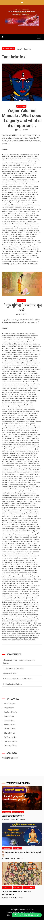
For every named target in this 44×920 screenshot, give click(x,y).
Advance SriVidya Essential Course (17, 670)
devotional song (19, 396)
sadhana (14, 234)
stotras (4, 257)
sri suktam (37, 251)
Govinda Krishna (21, 421)
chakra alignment (8, 173)
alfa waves (5, 342)
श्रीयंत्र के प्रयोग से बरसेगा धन (23, 635)
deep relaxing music (28, 392)
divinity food (15, 188)
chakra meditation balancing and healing (24, 379)
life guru (4, 213)
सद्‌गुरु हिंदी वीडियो (6, 640)
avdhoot (20, 165)
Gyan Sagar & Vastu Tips (14, 436)
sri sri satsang (13, 591)
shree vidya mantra (24, 243)
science (4, 236)
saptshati (28, 234)
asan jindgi (5, 348)
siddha (33, 243)
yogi (14, 264)
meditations (18, 224)
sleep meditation (33, 245)
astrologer (5, 350)
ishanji (27, 207)
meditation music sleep (14, 222)
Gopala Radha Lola (8, 421)
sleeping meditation (26, 247)
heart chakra (36, 438)
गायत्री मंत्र (17, 623)
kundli (32, 457)
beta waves (14, 361)
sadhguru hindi (7, 537)
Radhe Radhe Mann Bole (30, 514)
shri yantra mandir (17, 573)
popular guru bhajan (31, 510)
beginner (22, 169)
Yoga (37, 617)
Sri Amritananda (24, 583)
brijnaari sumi (19, 369)
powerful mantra (23, 232)
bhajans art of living (15, 363)
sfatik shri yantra (21, 554)
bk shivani (21, 365)
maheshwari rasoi (28, 466)
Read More (5, 149)
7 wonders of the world (17, 154)
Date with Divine (27, 390)
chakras (33, 177)
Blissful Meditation (31, 365)
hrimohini (36, 205)
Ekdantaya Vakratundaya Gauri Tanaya (15, 409)
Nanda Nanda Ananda (19, 499)
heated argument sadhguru (11, 440)
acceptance (29, 154)
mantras (5, 215)
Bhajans (4, 363)
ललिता (33, 629)
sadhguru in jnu (7, 541)
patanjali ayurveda (22, 505)
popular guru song (8, 512)
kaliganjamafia (30, 209)
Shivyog (31, 240)
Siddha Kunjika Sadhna (12, 676)
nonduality (28, 226)
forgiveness (12, 192)
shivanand (24, 240)
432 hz (6, 154)
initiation (17, 207)
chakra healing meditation (23, 173)
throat (36, 604)
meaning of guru (7, 217)
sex (13, 554)
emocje (12, 190)
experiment (31, 190)
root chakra (11, 524)
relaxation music (31, 522)
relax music (6, 522)
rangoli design (20, 518)
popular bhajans (17, 510)
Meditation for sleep (26, 219)
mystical (16, 226)
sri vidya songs (14, 255)
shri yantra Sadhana (12, 577)
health (10, 203)
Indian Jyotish (13, 447)
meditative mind (11, 478)
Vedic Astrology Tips (22, 612)
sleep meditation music (10, 247)
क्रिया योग (34, 621)
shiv (18, 240)
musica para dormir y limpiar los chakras (19, 491)
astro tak (35, 348)
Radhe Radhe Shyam (9, 516)
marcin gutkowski (14, 215)
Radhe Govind (16, 514)
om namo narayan (27, 501)
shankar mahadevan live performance (15, 560)
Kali (23, 209)
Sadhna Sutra (9, 724)
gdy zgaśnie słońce (17, 194)
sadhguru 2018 (24, 528)
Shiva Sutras (9, 733)
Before (15, 169)
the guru (9, 259)
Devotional (22, 186)
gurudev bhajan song (15, 434)
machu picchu (16, 213)
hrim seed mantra (20, 205)
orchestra (30, 228)
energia (18, 190)
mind (31, 224)
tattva (4, 259)
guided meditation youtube (11, 428)
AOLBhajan (36, 344)
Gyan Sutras (21, 106)
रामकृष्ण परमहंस (11, 629)
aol (30, 344)
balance (22, 167)
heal (35, 436)
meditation (17, 217)
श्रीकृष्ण (9, 633)
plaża (4, 232)
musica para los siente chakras (12, 495)
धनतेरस (23, 625)
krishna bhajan (31, 455)
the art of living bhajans (20, 602)
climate (31, 180)
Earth (31, 403)
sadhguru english (30, 535)
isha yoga (9, 449)
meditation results (29, 222)
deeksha (22, 184)
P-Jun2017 (36, 503)
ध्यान (26, 625)
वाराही (37, 629)
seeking (29, 552)
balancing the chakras (33, 167)
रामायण (17, 629)
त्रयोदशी (26, 623)
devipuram (13, 186)
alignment (13, 159)
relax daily (33, 520)
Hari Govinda (28, 436)
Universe (5, 612)
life (38, 211)
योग (30, 627)
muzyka (9, 226)
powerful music (20, 512)
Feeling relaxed (29, 413)
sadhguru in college (14, 539)
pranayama (30, 512)
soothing (24, 579)
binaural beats (12, 365)
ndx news (36, 499)
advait (16, 156)
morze (4, 226)
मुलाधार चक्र (25, 627)
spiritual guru (29, 249)
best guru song (27, 359)
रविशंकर (4, 629)
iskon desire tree (28, 449)
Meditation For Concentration (18, 474)
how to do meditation (19, 442)
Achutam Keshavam (9, 335)
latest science (24, 211)
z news (16, 619)
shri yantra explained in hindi (18, 568)
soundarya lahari (11, 249)
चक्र (22, 623)
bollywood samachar (27, 367)
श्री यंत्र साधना (16, 631)
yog (11, 264)
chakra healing (33, 373)
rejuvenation (6, 234)
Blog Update (9, 708)
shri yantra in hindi (14, 570)
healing (4, 203)
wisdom (11, 617)
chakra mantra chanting (15, 377)
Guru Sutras (21, 301)
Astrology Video (23, 352)
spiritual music (33, 581)
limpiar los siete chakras (18, 461)
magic (19, 466)
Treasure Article (10, 741)
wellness (5, 617)
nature (21, 226)
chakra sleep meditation (21, 177)
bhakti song (31, 363)
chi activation (34, 384)
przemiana (33, 232)
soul (3, 249)
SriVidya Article (10, 737)
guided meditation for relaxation (28, 426)
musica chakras (15, 484)
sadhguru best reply (32, 533)
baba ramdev (35, 354)
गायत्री (3, 623)
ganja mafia (6, 194)
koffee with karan (8, 455)
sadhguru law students (25, 545)
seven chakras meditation (24, 238)
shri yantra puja (7, 575)
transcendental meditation (19, 608)
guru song (31, 432)
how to (30, 203)
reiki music (12, 520)
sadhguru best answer (17, 533)
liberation (33, 211)
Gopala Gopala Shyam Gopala (25, 419)
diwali (10, 403)
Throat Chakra (6, 606)
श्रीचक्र (13, 633)
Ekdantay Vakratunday (27, 407)
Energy (12, 411)
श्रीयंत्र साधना (6, 638)
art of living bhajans (16, 346)
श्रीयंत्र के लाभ (35, 635)
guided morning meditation (30, 428)
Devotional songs (32, 186)
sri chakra (29, 251)
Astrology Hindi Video (24, 350)
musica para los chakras (27, 493)
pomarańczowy (11, 232)
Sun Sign (18, 598)
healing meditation (19, 438)
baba (11, 167)
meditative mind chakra (26, 478)
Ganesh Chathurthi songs (28, 417)
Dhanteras (19, 398)
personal (32, 230)
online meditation (26, 503)
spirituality (5, 583)
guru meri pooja (11, 432)
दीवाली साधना (5, 625)
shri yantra (28, 566)
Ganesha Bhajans (8, 419)
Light (7, 461)
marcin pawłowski (27, 215)
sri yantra (23, 255)
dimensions (6, 188)
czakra (9, 184)
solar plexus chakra (14, 579)
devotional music (7, 396)
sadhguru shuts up (13, 547)
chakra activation (31, 171)
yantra (29, 617)
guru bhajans (10, 430)
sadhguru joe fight (18, 543)
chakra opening (7, 177)
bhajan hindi (34, 361)
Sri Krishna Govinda (23, 587)
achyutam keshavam (23, 335)
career (38, 369)
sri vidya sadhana (26, 594)
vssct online (35, 615)
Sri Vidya (5, 253)
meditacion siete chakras (10, 470)
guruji (25, 434)
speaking (21, 249)
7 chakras (7, 333)
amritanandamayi (33, 159)
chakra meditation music (18, 175)
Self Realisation (19, 236)
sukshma (15, 257)
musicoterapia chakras (18, 497)
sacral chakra (20, 524)
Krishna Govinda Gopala (10, 457)
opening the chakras (13, 228)
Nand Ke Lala (6, 499)
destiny (4, 394)
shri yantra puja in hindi (21, 575)
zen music (34, 619)
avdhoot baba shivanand (17, 354)
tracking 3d (16, 259)
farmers (4, 192)
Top (23, 606)
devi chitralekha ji (13, 394)
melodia (26, 224)
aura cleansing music (24, 163)
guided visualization (21, 198)
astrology (13, 350)
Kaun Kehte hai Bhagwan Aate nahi (24, 453)
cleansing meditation (9, 180)
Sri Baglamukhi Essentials (13, 660)
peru (37, 230)
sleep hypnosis (21, 245)
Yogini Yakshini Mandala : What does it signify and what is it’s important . (22, 118)
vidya (26, 261)
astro (30, 348)
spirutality (13, 583)
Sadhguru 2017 (13, 528)
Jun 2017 (16, 451)
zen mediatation (25, 619)
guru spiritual (22, 201)
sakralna (21, 234)
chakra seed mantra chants (20, 382)
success (4, 598)
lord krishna (32, 463)
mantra (32, 213)
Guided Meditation (31, 194)
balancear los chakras (30, 356)
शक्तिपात (4, 631)
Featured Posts (10, 712)
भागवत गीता (18, 627)
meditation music (12, 476)
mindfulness (22, 480)
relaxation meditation (17, 522)
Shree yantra (20, 566)
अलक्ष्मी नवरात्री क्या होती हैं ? (13, 816)
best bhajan (17, 359)
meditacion (36, 468)
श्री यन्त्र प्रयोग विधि (26, 631)
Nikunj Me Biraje (7, 501)
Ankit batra (24, 344)
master (36, 215)
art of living (5, 346)
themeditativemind (15, 604)
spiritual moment (21, 581)
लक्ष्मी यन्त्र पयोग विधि (25, 629)
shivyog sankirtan (22, 564)
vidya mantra (33, 261)
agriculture (5, 159)
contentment (17, 182)
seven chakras (7, 554)
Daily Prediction (15, 390)
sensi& (28, 236)
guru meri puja (22, 432)
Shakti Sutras (9, 729)
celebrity (5, 371)
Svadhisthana (24, 257)
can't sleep (15, 171)
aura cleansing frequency (27, 161)
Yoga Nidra (5, 619)
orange (23, 228)
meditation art (13, 219)
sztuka (32, 257)
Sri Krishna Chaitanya (9, 587)
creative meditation (29, 182)
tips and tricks (17, 606)
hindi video (25, 440)
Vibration (32, 612)
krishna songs (24, 457)
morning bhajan (21, 482)
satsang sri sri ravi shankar (11, 552)
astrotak (33, 352)
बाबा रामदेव (12, 627)
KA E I (13, 209)
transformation (26, 259)
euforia (24, 190)
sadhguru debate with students (12, 535)
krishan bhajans (19, 455)
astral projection (21, 348)
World (25, 617)
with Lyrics (18, 617)
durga (7, 190)
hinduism (33, 440)
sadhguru (30, 526)
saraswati (35, 234)
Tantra (37, 257)
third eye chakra (28, 604)
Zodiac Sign (6, 621)
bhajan (27, 361)
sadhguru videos (26, 547)
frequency (34, 415)
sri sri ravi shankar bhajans (17, 589)
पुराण (7, 627)
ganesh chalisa (14, 417)
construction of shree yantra (28, 386)
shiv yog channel (31, 562)
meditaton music (7, 480)
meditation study (7, 224)
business (28, 369)
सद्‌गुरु (20, 638)
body (9, 171)
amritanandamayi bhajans (11, 344)
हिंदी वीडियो (32, 640)
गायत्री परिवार (9, 623)
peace (26, 230)
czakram (15, 184)
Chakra (22, 171)
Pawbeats (8, 230)
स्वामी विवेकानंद (24, 640)
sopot (35, 247)
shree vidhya (32, 564)
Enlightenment (20, 411)
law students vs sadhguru (16, 459)
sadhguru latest (31, 543)
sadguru (29, 524)
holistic (24, 203)
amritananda (21, 159)
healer (34, 201)
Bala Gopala (11, 356)
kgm (10, 211)
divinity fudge (24, 188)
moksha (36, 224)
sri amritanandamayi (18, 251)
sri (35, 249)
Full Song (5, 417)
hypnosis (10, 207)
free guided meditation (25, 192)
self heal (11, 236)
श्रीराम (12, 638)
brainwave (10, 369)
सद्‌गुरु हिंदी (35, 638)
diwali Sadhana (18, 403)
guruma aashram (34, 434)
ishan (22, 207)
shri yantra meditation (31, 573)
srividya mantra (32, 255)
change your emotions (22, 384)
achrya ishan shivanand (28, 333)
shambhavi (5, 240)
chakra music (31, 175)
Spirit (3, 581)
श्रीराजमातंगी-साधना (10, 665)
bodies (4, 171)
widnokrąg (5, 264)
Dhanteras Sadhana (30, 398)
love (9, 213)
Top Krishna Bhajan (32, 606)
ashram (4, 161)
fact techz (13, 413)
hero (14, 203)
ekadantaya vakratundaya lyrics (13, 405)
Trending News (10, 745)
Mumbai (30, 482)
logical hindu (23, 463)
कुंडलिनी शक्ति (22, 621)
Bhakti (34, 169)
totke (8, 608)
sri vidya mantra (13, 253)
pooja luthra (25, 507)
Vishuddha (27, 615)
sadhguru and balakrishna (21, 531)
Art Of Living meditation (32, 346)
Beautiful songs (7, 169)
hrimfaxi (30, 205)
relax (28, 520)
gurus (29, 201)
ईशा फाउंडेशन (14, 621)
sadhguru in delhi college (30, 539)
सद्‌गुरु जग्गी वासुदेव (27, 638)
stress (33, 596)
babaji (16, 167)
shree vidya (13, 243)
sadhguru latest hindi (9, 545)
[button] (27, 915)
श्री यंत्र (9, 631)
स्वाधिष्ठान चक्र (16, 640)
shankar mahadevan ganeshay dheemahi (21, 558)
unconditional (6, 261)
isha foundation (31, 447)
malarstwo (25, 213)
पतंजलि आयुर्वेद (32, 625)
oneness (35, 226)
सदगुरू (16, 638)
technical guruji (26, 600)
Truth (20, 610)
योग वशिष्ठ (34, 627)
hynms (4, 207)
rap (39, 232)
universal (15, 261)
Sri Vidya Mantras (26, 253)
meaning (17, 468)
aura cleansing (13, 161)
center (10, 371)
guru (30, 198)
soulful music (36, 579)
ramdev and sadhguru (24, 516)
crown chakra (29, 388)
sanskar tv (16, 549)
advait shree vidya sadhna (28, 156)
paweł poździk (18, 230)
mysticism (36, 497)
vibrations (5, 615)
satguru (38, 549)
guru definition (20, 430)
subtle (9, 257)
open (3, 228)
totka (3, 608)
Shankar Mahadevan (9, 556)
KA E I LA (18, 209)
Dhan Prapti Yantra (8, 398)
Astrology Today (11, 352)
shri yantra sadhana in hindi (29, 577)
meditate (23, 470)
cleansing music (22, 180)
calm (33, 369)
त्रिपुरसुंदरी (32, 623)
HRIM (11, 205)
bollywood (15, 367)
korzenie (16, 211)
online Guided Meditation (10, 503)
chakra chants (22, 373)
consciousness (7, 182)
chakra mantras (29, 377)
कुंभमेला (29, 621)
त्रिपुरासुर (38, 623)
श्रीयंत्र (19, 633)
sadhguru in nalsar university (23, 541)
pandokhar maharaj (8, 505)
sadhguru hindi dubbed (21, 537)
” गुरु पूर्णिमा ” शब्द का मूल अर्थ (22, 308)
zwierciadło (34, 264)
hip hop (19, 203)
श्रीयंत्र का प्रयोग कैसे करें (28, 633)
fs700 (35, 192)
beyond (28, 169)
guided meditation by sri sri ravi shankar (15, 196)
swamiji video (26, 598)
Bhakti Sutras (9, 703)
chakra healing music (27, 375)
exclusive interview (32, 411)
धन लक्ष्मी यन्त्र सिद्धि (15, 625)
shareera (13, 240)
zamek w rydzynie (23, 264)
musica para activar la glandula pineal (22, 487)
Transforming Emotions (10, 610)
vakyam (21, 261)
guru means (13, 201)
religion (4, 524)
